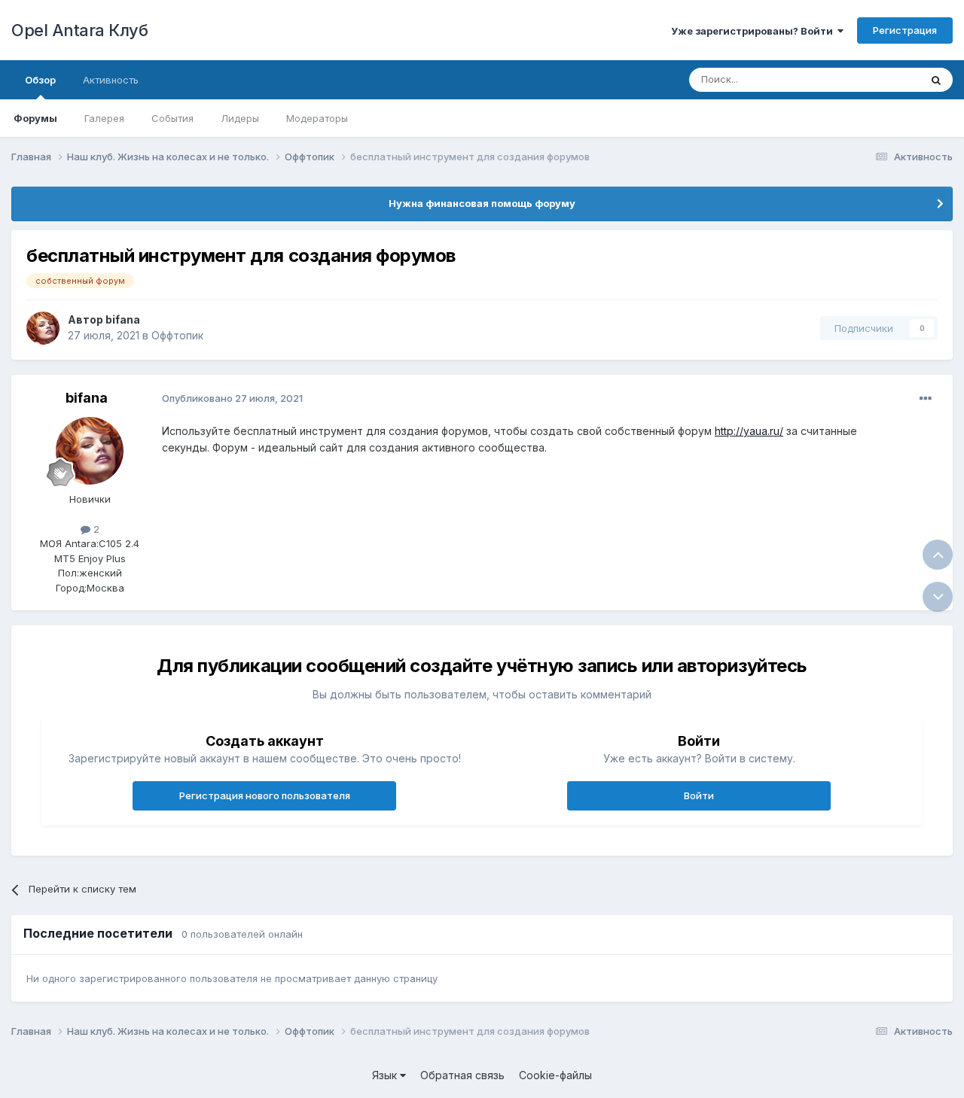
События (172, 118)
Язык (386, 1075)
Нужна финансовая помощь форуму (482, 203)
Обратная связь (462, 1075)
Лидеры (240, 118)
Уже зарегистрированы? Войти (754, 31)
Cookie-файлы (555, 1075)
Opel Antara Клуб (79, 30)
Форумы (35, 118)
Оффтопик (177, 335)
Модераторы (317, 118)
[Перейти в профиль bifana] (42, 328)
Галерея (104, 118)
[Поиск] (936, 80)
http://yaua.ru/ (749, 430)
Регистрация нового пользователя (264, 795)
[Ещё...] (926, 399)
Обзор (40, 80)
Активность (111, 80)
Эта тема (879, 79)
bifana (122, 319)
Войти (699, 795)
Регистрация (905, 30)
